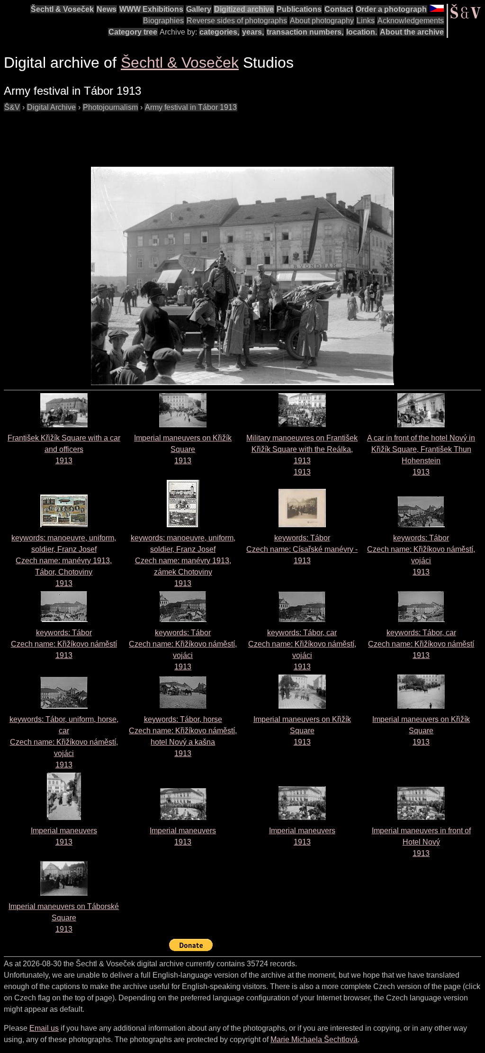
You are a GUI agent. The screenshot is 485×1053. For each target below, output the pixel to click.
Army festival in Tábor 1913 (191, 107)
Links (366, 21)
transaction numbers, (305, 32)
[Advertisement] (176, 134)
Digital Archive (51, 107)
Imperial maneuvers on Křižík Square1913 (183, 449)
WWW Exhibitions (151, 9)
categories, (219, 32)
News (107, 9)
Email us (44, 1028)
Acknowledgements (410, 21)
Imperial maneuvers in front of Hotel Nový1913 (421, 842)
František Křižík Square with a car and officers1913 (64, 449)
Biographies (163, 21)
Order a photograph (391, 9)
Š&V (12, 107)
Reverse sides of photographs (237, 21)
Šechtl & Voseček (62, 9)
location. (361, 32)
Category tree (132, 32)
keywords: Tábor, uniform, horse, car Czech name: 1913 (63, 742)
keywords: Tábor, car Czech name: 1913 (421, 644)
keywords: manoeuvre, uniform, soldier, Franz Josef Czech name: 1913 (63, 560)
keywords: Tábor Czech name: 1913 (302, 549)
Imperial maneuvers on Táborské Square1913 (64, 917)
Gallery (198, 9)
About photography (322, 21)
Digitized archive (244, 9)
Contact (338, 9)
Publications (299, 9)
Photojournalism (110, 107)
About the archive (412, 32)
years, (253, 32)
